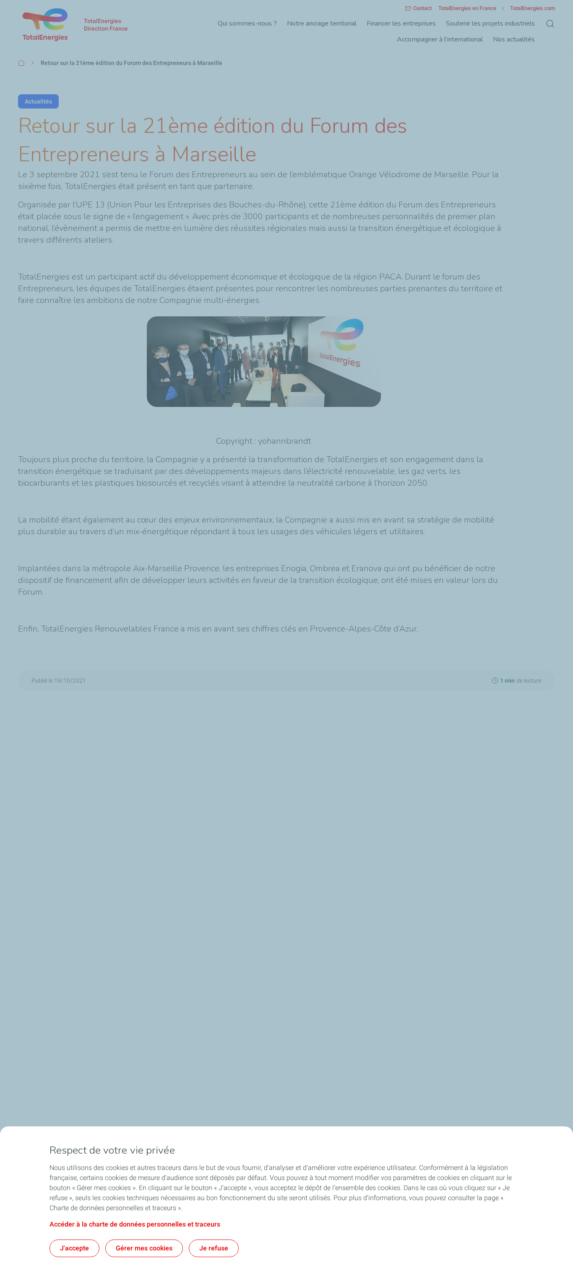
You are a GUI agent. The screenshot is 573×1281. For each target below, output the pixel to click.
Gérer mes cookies (144, 1248)
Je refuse (213, 1248)
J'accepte (74, 1248)
